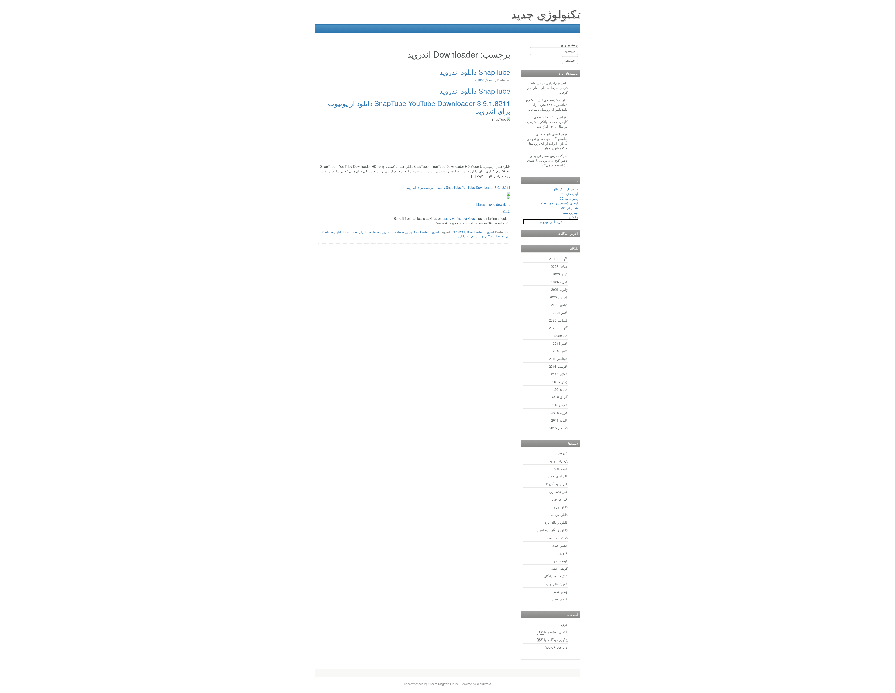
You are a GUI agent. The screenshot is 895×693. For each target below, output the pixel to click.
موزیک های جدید (556, 583)
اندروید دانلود (466, 236)
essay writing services (459, 218)
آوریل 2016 (559, 397)
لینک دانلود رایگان (556, 576)
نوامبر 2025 (559, 304)
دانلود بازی (560, 506)
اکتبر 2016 (560, 351)
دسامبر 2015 (558, 427)
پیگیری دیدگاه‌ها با (552, 639)
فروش (563, 553)
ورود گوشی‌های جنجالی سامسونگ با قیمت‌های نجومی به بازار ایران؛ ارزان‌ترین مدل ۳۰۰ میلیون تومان (547, 141)
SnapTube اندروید (392, 232)
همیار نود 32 (569, 207)
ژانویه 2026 (559, 289)
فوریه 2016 (559, 412)
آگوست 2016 (558, 366)
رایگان (573, 217)
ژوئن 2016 (560, 381)
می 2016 (561, 389)
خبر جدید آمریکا (557, 483)
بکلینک (506, 211)
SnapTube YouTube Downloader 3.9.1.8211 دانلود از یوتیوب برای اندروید (419, 107)
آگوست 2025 (558, 328)
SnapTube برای (369, 232)
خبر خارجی (560, 499)
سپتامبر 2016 (558, 358)
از (478, 236)
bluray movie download (493, 204)
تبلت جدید (561, 468)
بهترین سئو (570, 212)
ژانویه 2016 (559, 420)
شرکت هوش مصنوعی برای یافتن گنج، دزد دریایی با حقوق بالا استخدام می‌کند (547, 160)
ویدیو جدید (561, 591)
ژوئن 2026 (560, 274)
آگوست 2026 (558, 258)
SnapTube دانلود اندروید (474, 72)
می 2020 (561, 335)
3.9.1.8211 (458, 232)
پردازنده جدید (558, 460)
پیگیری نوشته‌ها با (552, 632)
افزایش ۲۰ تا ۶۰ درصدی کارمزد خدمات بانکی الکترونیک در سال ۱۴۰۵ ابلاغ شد (546, 122)
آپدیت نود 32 (569, 193)
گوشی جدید (559, 568)
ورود (564, 624)
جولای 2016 (559, 374)
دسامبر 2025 (558, 297)
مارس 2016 (559, 404)
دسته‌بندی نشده (557, 537)
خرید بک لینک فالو (566, 189)
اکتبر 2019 (560, 343)
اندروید (489, 232)
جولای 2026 (559, 266)
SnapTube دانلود (346, 232)
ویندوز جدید (560, 599)
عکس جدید (560, 545)
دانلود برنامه (559, 514)
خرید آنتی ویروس (551, 222)
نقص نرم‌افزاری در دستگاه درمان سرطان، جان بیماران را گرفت (547, 88)
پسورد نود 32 (569, 198)
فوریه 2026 (559, 281)
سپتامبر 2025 (558, 320)
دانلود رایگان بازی (556, 522)
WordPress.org (556, 647)
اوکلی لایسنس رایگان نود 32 (558, 203)
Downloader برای (417, 232)
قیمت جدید (560, 560)
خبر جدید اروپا (558, 491)
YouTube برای (490, 236)
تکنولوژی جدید (545, 13)
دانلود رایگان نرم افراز (552, 530)
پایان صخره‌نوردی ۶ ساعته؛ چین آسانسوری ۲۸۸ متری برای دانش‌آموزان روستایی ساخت (546, 105)
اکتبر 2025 (560, 312)
